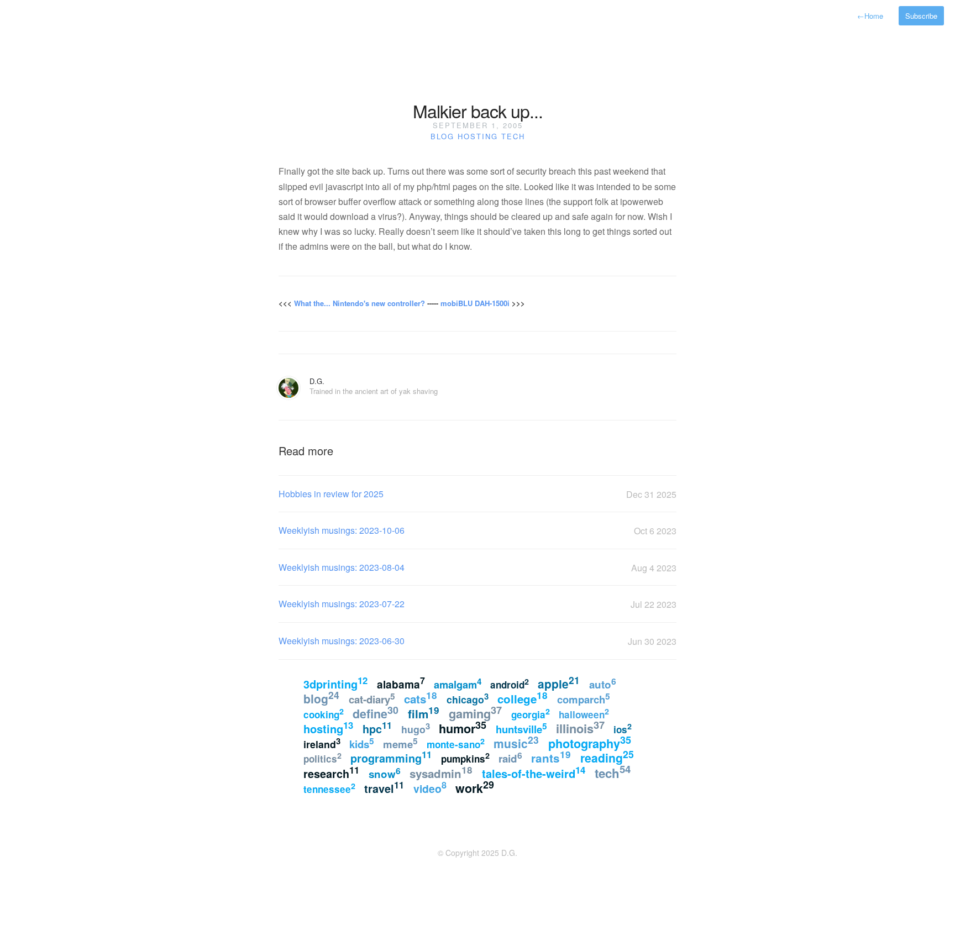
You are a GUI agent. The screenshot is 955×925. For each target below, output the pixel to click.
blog (442, 136)
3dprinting (335, 683)
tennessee (329, 788)
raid (510, 757)
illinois (580, 727)
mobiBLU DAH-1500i (475, 303)
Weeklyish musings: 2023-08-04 (342, 567)
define (375, 712)
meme (400, 742)
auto (602, 683)
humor (462, 727)
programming (391, 757)
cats (420, 698)
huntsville (521, 727)
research (331, 772)
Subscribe (921, 15)
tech (513, 136)
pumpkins (465, 758)
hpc (377, 728)
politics (322, 758)
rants (551, 757)
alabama (401, 683)
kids (361, 742)
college (522, 698)
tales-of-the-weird (533, 772)
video (430, 787)
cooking (323, 713)
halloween (584, 713)
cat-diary (372, 698)
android (509, 683)
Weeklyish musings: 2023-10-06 (342, 530)
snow (385, 772)
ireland (321, 743)
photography (589, 742)
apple (559, 683)
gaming (475, 712)
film (423, 712)
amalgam (457, 683)
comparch (583, 698)
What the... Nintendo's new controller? (359, 303)
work (474, 787)
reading (607, 756)
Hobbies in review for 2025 (331, 493)
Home (870, 15)
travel (384, 787)
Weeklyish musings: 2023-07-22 (342, 603)
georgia (530, 713)
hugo (415, 728)
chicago (468, 698)
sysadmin (441, 772)
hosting (478, 136)
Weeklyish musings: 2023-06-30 (342, 640)
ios (622, 728)
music (516, 742)
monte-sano (456, 743)
